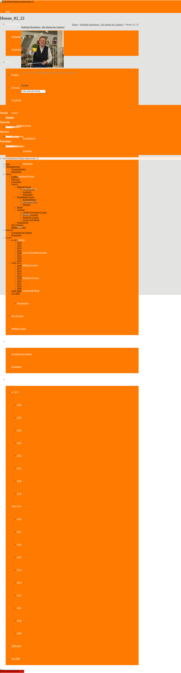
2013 (19, 582)
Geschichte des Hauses (21, 354)
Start (8, 11)
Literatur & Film (30, 202)
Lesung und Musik (31, 290)
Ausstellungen (29, 138)
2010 (19, 620)
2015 (19, 557)
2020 (19, 481)
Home (75, 24)
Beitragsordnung (12, 137)
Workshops (28, 163)
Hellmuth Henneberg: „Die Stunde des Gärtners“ (102, 24)
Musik (20, 207)
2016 (19, 544)
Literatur (21, 240)
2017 (19, 532)
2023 (19, 443)
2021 (19, 468)
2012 (19, 595)
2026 (19, 405)
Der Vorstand (17, 316)
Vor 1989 (15, 658)
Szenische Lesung (31, 278)
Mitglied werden (18, 328)
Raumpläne (16, 367)
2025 (19, 417)
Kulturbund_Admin (47, 72)
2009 (19, 633)
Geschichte (16, 100)
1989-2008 (16, 646)
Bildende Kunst (24, 125)
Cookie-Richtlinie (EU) (15, 146)
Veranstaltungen (13, 24)
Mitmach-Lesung (30, 265)
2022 (19, 455)
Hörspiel (26, 205)
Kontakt (15, 75)
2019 (19, 493)
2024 (19, 430)
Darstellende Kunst (25, 176)
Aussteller (27, 151)
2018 (19, 519)
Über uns (15, 87)
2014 (19, 570)
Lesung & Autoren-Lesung (35, 252)
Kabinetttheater (29, 199)
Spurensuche (22, 303)
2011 (19, 608)
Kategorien (16, 49)
